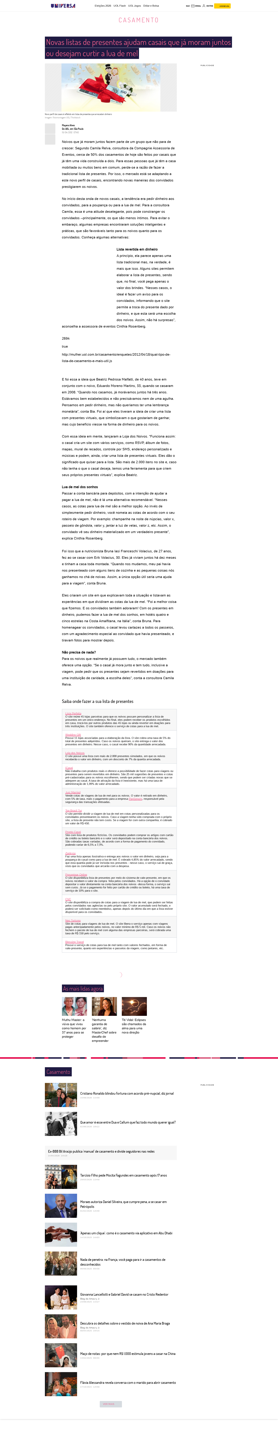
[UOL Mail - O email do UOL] (196, 6)
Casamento (139, 20)
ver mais (108, 1404)
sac (188, 6)
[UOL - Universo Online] (78, 5)
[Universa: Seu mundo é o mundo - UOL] (63, 5)
